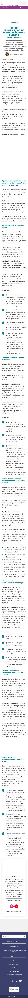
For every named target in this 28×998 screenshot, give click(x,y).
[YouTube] (16, 906)
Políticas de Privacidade (14, 974)
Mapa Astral (6, 8)
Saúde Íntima (14, 23)
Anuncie (14, 967)
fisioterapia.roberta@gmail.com (18, 911)
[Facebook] (7, 981)
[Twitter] (12, 981)
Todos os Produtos (14, 964)
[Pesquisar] (24, 936)
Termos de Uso (14, 971)
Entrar (15, 956)
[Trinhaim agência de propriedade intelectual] (14, 991)
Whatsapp (15, 946)
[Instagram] (12, 906)
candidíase (21, 71)
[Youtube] (20, 981)
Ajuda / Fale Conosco (15, 942)
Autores (14, 961)
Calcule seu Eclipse (18, 8)
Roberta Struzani (18, 54)
